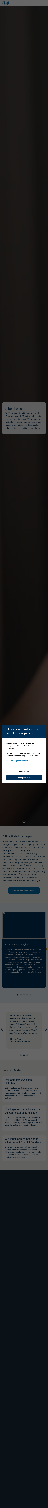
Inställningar (24, 771)
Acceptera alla (24, 778)
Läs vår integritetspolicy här (18, 761)
